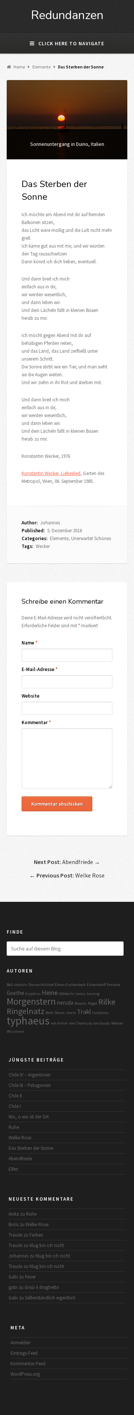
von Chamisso (80, 1023)
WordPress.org (25, 1374)
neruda (65, 1002)
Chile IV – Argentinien (30, 1075)
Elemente (59, 538)
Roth (49, 1012)
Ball (10, 984)
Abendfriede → (67, 862)
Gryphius (33, 993)
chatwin (21, 984)
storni (71, 1012)
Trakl (84, 1011)
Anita (14, 1214)
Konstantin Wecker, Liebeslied (51, 473)
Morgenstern (31, 1001)
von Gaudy (101, 1023)
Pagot (92, 1003)
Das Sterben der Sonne (31, 1148)
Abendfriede (20, 1158)
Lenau (81, 993)
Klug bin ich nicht (46, 1245)
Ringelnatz (25, 1011)
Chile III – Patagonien (30, 1085)
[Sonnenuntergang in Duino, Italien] (67, 119)
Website (30, 696)
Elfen (13, 1169)
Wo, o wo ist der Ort (29, 1117)
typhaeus (28, 1020)
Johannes (50, 523)
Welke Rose (20, 1137)
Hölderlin (66, 993)
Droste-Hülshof (41, 984)
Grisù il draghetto (42, 1287)
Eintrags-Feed (24, 1353)
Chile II (15, 1096)
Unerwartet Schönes (91, 538)
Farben (36, 1235)
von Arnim (59, 1023)
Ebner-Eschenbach (70, 984)
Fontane (113, 984)
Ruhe (14, 1127)
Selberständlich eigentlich (50, 1298)
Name (30, 643)
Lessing (93, 993)
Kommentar (36, 722)
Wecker (43, 546)
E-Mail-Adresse (40, 669)
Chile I (15, 1106)
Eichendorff (96, 984)
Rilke (106, 1001)
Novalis (80, 1003)
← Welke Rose (67, 875)
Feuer (30, 1277)
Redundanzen (67, 15)
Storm (59, 1012)
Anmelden (20, 1342)
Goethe (15, 992)
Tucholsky (100, 1012)
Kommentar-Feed (27, 1363)
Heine (50, 992)
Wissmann (15, 1031)
